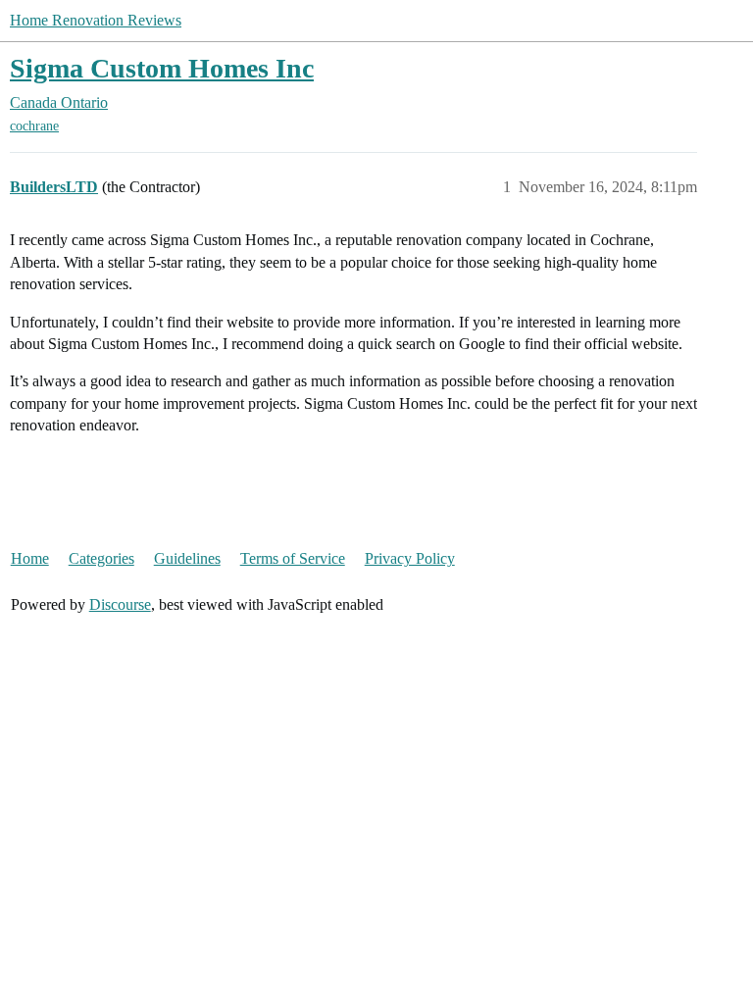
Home (30, 558)
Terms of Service (292, 558)
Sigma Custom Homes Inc (162, 68)
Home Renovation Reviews (95, 20)
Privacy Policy (410, 558)
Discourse (120, 604)
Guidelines (187, 558)
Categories (101, 558)
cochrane (34, 126)
